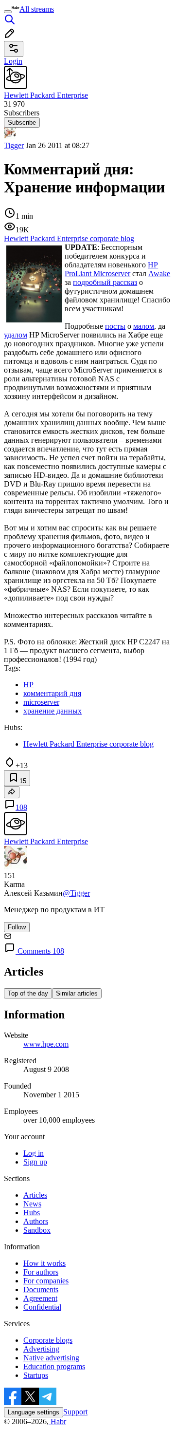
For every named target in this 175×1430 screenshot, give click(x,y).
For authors (40, 1272)
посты (115, 326)
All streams (36, 9)
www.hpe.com (46, 1044)
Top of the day (28, 993)
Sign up (35, 1162)
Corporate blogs (47, 1340)
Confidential (42, 1307)
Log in (33, 1153)
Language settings (33, 1412)
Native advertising (51, 1358)
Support (75, 1412)
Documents (40, 1289)
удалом (15, 335)
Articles (35, 1195)
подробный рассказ (105, 282)
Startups (35, 1375)
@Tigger (76, 893)
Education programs (54, 1366)
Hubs (31, 1212)
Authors (35, 1221)
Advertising (41, 1349)
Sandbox (37, 1230)
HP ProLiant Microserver (111, 269)
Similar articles (77, 993)
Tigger (14, 145)
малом (143, 326)
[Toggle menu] (8, 11)
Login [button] (13, 61)
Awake (159, 273)
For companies (46, 1281)
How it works (44, 1263)
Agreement (40, 1298)
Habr (57, 1421)
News (32, 1204)
